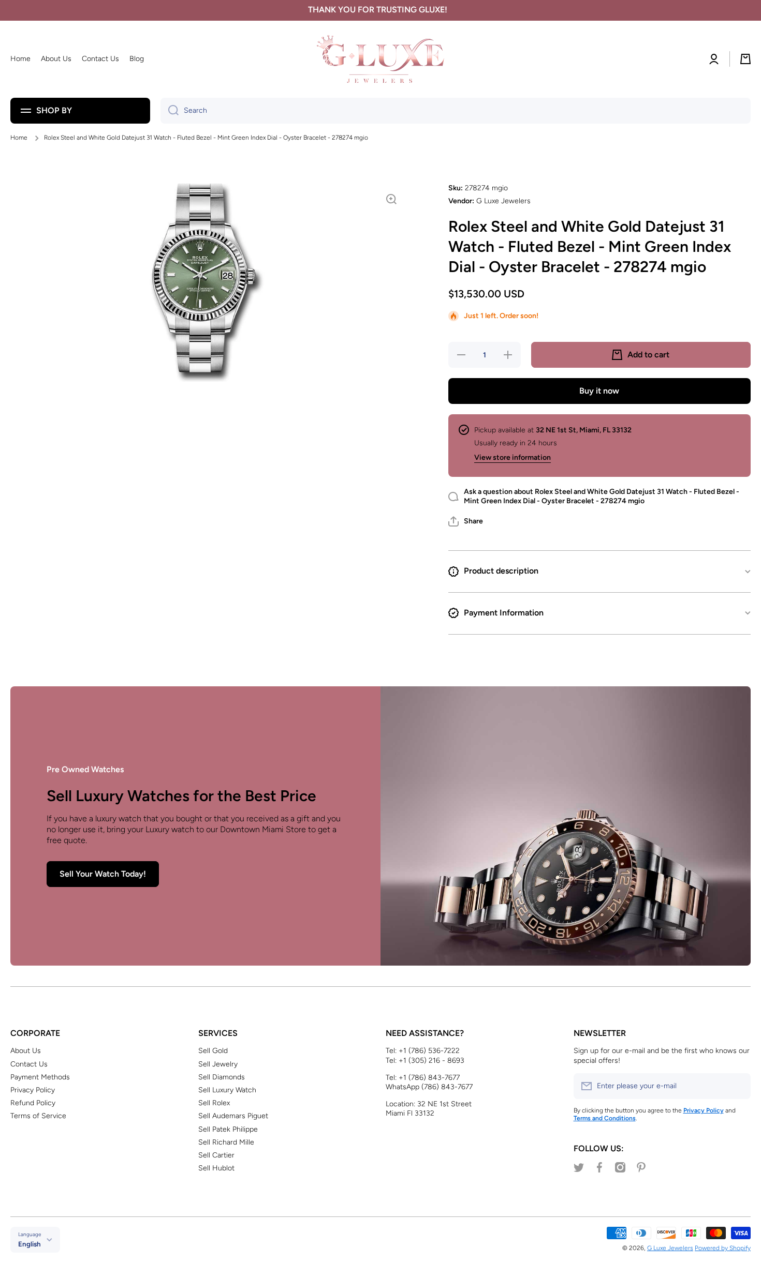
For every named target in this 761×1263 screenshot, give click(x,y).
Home (18, 137)
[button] (465, 521)
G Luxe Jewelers (670, 1248)
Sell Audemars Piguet (233, 1115)
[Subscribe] (738, 1086)
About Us (25, 1050)
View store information (512, 457)
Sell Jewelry (218, 1064)
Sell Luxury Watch (227, 1090)
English (29, 1244)
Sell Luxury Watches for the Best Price (181, 795)
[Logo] (380, 59)
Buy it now (599, 391)
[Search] (169, 111)
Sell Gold (213, 1050)
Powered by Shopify (723, 1248)
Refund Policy (32, 1103)
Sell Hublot (216, 1168)
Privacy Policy (32, 1090)
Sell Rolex (214, 1103)
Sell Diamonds (221, 1077)
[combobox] (455, 111)
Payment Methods (40, 1077)
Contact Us (29, 1064)
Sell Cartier (216, 1155)
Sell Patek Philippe (228, 1129)
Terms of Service (38, 1115)
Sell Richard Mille (226, 1142)
